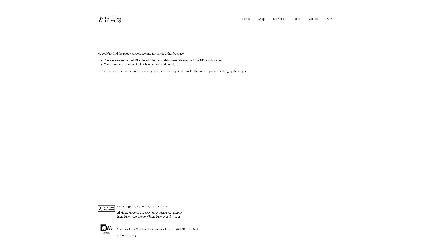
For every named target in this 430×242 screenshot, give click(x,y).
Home (246, 19)
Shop (261, 19)
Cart (330, 19)
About (296, 19)
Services (278, 19)
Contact (314, 19)
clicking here (150, 71)
